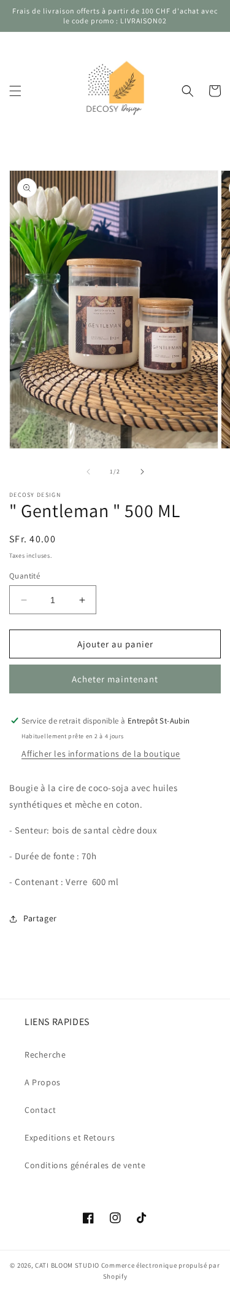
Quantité (24, 576)
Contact (40, 1109)
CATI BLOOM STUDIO (67, 1265)
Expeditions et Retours (70, 1137)
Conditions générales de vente (85, 1165)
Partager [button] (40, 918)
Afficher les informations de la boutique (100, 753)
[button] (15, 90)
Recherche (45, 1054)
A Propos (43, 1082)
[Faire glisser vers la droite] (142, 471)
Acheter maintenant (115, 679)
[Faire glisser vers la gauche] (88, 471)
